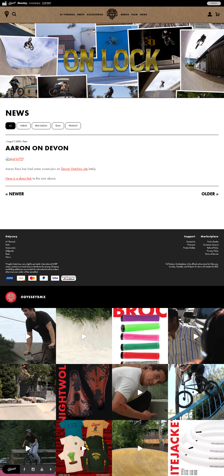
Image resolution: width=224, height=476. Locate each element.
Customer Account (211, 244)
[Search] (14, 14)
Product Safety (189, 248)
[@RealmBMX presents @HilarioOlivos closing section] (196, 392)
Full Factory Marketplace (176, 264)
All (10, 125)
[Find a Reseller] (6, 14)
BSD (216, 266)
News (143, 14)
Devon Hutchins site (74, 169)
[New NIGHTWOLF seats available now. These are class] (84, 392)
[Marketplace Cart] (217, 14)
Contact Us (190, 241)
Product (73, 125)
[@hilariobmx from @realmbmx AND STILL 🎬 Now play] (196, 336)
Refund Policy (213, 248)
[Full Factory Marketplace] (4, 3)
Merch (125, 14)
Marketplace (210, 236)
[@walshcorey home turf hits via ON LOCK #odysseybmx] (84, 336)
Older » (210, 193)
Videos (23, 125)
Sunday (172, 266)
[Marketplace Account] (209, 14)
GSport (191, 266)
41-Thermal (67, 14)
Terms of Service (212, 254)
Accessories (95, 14)
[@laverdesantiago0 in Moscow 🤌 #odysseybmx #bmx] (140, 448)
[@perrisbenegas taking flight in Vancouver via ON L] (28, 448)
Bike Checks (41, 125)
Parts (81, 14)
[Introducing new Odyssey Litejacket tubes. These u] (196, 448)
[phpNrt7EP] (14, 159)
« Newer (14, 193)
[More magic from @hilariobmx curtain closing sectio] (140, 392)
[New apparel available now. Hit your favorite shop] (84, 448)
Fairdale (179, 266)
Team (134, 14)
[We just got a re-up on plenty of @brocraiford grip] (140, 336)
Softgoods (9, 251)
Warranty (191, 244)
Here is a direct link (18, 178)
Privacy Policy (213, 251)
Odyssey (11, 236)
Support (214, 3)
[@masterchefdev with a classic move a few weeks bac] (28, 392)
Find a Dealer (213, 241)
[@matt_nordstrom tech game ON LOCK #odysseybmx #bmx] (28, 336)
